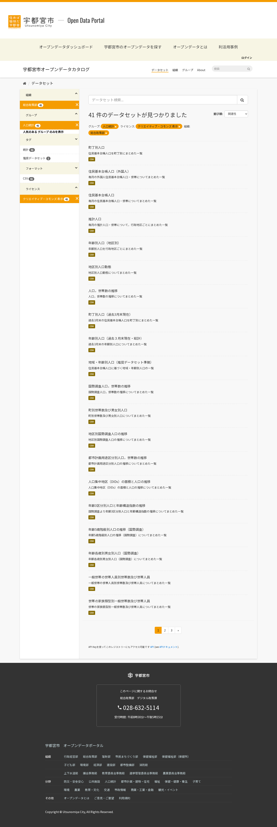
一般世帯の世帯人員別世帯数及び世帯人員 (119, 577)
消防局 (143, 765)
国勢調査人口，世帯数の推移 (109, 386)
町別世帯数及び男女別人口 (107, 410)
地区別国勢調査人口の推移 (107, 433)
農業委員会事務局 (174, 773)
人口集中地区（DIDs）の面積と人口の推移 (119, 481)
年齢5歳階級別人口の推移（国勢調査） (116, 529)
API (152, 646)
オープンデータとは (190, 46)
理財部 (106, 756)
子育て (196, 781)
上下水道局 (71, 773)
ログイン (247, 58)
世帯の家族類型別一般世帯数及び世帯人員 (119, 600)
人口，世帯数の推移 (103, 290)
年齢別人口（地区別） (104, 242)
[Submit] (248, 68)
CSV (92, 159)
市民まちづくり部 (126, 756)
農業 (77, 790)
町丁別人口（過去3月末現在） (110, 314)
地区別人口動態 (99, 266)
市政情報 (120, 790)
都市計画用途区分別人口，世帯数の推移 (117, 457)
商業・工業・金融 (142, 790)
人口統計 (110, 781)
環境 (67, 790)
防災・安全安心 (74, 781)
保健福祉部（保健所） (176, 756)
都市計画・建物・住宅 (135, 781)
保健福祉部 (150, 756)
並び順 (218, 114)
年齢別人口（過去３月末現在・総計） (116, 338)
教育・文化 (92, 790)
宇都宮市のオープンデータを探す (133, 46)
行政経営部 (71, 756)
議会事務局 (90, 773)
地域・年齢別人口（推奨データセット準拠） (120, 362)
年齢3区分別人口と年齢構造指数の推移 (116, 505)
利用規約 (124, 798)
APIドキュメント (168, 646)
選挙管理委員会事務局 (144, 773)
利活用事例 (228, 46)
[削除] (116, 126)
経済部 (97, 765)
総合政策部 (90, 756)
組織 (175, 70)
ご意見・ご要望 (104, 798)
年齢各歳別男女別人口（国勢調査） (114, 553)
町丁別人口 (96, 147)
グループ (187, 70)
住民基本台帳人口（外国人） (109, 171)
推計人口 (94, 218)
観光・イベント (168, 790)
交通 (107, 790)
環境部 (84, 765)
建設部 (111, 765)
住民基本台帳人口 (101, 195)
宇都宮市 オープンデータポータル (74, 745)
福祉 (157, 781)
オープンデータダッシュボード (66, 46)
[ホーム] (24, 83)
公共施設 (94, 781)
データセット (160, 70)
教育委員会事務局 (113, 773)
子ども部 (69, 765)
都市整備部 (127, 765)
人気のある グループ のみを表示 (43, 132)
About (201, 70)
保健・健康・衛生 (176, 781)
